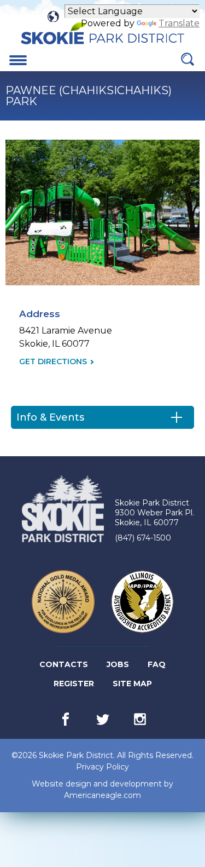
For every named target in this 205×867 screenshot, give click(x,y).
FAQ (157, 664)
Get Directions (53, 362)
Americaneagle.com (102, 795)
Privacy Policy (102, 767)
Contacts (63, 664)
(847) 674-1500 (143, 538)
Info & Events (50, 417)
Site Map (132, 683)
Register (75, 685)
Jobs (119, 666)
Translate (179, 23)
